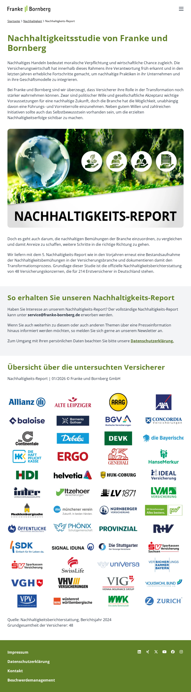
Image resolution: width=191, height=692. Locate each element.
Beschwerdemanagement (31, 680)
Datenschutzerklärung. (152, 340)
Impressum (17, 652)
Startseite (13, 21)
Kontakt (15, 670)
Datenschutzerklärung (28, 661)
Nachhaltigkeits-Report (60, 21)
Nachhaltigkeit (32, 21)
